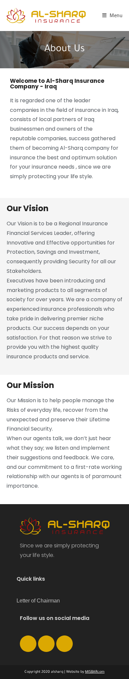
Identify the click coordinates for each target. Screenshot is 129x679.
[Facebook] (28, 643)
